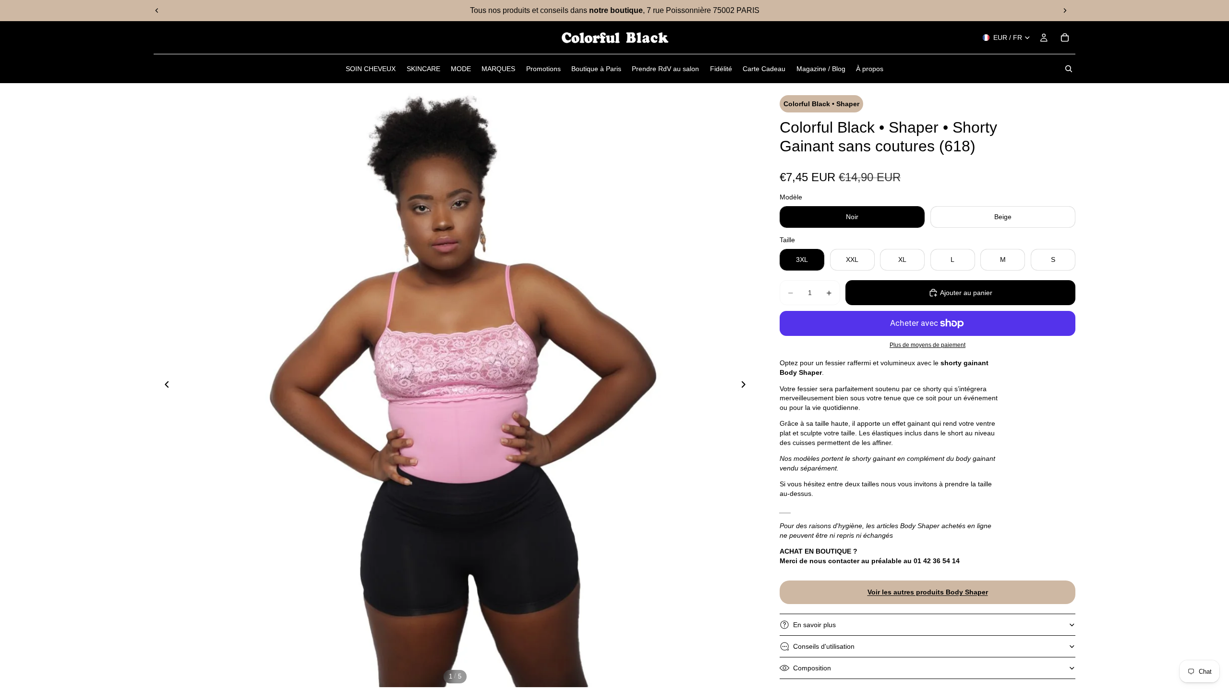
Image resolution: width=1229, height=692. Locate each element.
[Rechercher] (1068, 68)
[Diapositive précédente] (157, 10)
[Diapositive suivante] (1064, 10)
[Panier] (1064, 37)
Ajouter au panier (966, 293)
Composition (812, 668)
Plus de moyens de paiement (927, 345)
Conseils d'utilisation (824, 646)
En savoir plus (814, 625)
